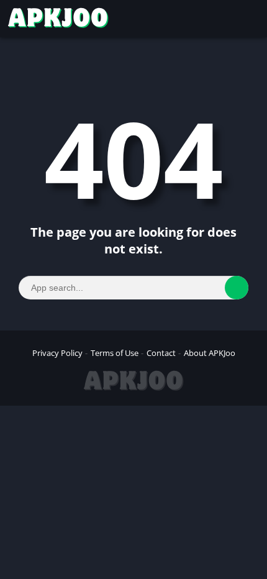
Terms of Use (114, 352)
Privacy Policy (57, 352)
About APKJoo (209, 352)
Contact (161, 352)
